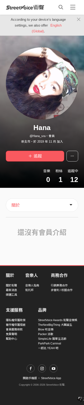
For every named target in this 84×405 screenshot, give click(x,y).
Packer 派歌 (45, 334)
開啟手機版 (30, 378)
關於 (15, 205)
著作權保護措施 (15, 324)
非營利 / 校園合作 (62, 290)
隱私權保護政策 (15, 320)
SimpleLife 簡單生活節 (52, 338)
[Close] (79, 19)
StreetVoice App (51, 378)
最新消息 (11, 290)
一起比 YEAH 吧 (48, 348)
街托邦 (29, 290)
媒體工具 (11, 294)
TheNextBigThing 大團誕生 (55, 324)
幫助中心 (11, 338)
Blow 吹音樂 (45, 329)
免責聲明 (11, 334)
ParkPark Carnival (49, 343)
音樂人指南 (32, 285)
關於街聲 (11, 285)
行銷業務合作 (59, 285)
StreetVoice (25, 7)
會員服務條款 (14, 329)
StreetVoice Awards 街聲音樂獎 (57, 320)
